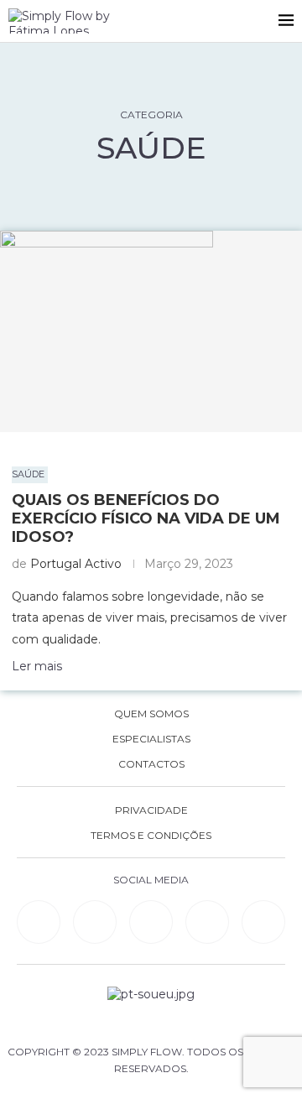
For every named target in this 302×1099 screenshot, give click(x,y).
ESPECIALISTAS (151, 739)
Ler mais (37, 666)
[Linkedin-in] (38, 922)
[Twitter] (263, 922)
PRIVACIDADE (151, 810)
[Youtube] (207, 922)
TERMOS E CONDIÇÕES (151, 836)
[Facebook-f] (95, 922)
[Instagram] (151, 922)
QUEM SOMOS (151, 714)
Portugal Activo (76, 563)
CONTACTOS (151, 764)
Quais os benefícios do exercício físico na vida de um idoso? (146, 518)
